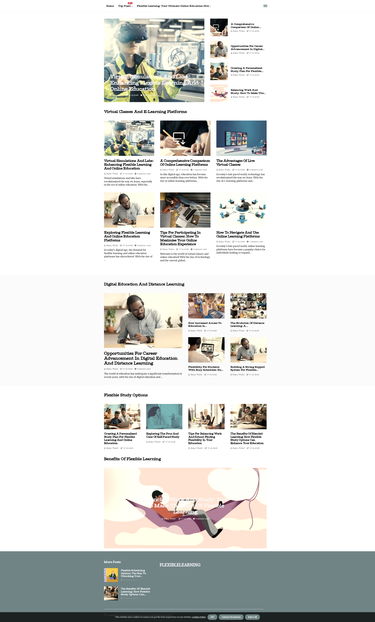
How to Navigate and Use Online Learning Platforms (238, 234)
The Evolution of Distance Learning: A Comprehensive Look (247, 326)
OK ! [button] (212, 617)
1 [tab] (185, 544)
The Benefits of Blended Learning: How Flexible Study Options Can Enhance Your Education (247, 438)
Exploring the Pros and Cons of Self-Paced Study (162, 435)
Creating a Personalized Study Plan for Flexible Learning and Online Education (246, 72)
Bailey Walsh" (112, 448)
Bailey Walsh (118, 95)
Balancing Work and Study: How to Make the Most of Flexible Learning (247, 93)
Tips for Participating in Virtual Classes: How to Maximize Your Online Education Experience (180, 238)
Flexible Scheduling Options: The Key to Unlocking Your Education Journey (133, 573)
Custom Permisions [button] (231, 617)
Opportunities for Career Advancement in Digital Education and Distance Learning (247, 50)
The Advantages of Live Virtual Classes (235, 163)
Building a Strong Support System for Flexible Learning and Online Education (247, 371)
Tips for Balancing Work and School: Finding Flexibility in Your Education (204, 438)
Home (110, 6)
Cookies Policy (198, 617)
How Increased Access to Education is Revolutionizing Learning (204, 326)
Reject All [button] (252, 617)
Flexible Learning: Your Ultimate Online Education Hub (173, 6)
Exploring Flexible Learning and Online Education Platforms (127, 236)
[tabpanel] (185, 508)
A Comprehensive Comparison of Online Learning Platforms (245, 27)
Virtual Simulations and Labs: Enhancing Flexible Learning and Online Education (154, 83)
